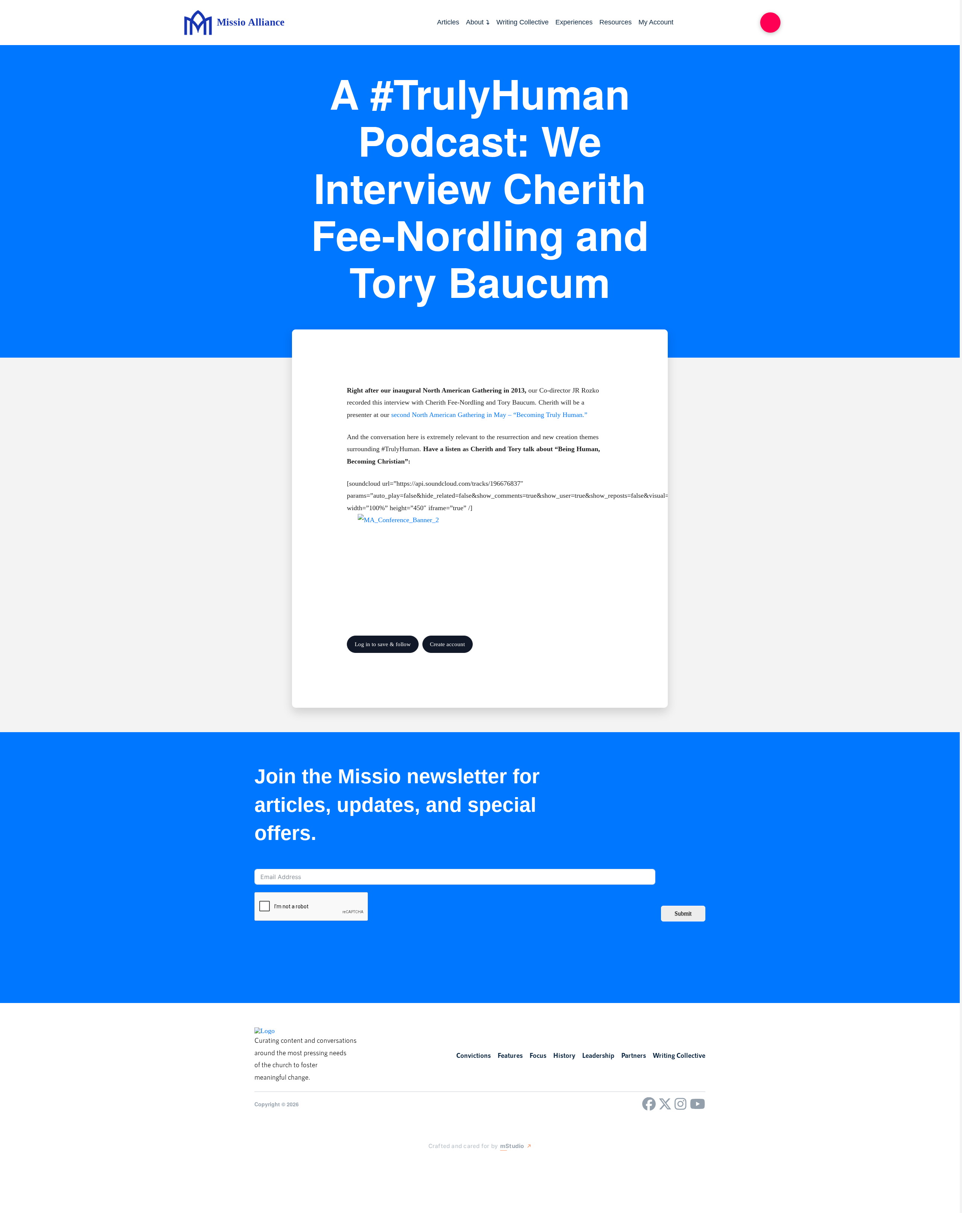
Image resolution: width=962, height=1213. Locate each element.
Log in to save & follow (383, 644)
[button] (770, 22)
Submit (683, 913)
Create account (447, 644)
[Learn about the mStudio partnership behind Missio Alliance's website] (421, 1163)
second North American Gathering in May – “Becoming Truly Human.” (489, 414)
